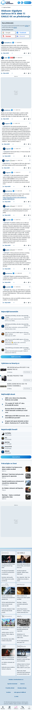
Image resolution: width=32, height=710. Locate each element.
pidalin (8, 206)
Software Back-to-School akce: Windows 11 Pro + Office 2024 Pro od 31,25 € (23, 665)
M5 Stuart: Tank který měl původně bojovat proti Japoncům (12, 475)
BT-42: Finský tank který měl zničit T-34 (23, 641)
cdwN (5, 57)
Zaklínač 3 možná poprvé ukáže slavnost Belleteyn (8, 658)
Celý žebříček (16, 457)
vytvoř (15, 27)
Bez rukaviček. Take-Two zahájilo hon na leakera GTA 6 (23, 579)
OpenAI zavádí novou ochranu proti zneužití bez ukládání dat (13, 482)
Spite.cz (4, 471)
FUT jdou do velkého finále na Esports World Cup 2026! (8, 565)
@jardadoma (7, 126)
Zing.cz (4, 490)
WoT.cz (4, 478)
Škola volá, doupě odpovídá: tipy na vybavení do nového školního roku (23, 672)
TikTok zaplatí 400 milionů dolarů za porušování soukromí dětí (8, 604)
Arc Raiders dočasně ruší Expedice (12, 488)
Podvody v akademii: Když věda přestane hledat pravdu (8, 610)
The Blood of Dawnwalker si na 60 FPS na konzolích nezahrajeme (8, 572)
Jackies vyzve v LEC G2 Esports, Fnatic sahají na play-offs (8, 634)
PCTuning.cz (5, 485)
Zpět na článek (6, 7)
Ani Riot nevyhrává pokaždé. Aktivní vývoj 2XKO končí (22, 572)
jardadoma (7, 110)
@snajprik (6, 175)
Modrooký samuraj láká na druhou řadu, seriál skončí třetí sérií (23, 565)
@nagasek (7, 151)
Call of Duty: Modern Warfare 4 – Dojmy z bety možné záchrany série (23, 610)
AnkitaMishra (8, 42)
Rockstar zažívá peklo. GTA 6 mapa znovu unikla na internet (8, 579)
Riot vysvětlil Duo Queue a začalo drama (8, 628)
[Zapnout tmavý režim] (22, 2)
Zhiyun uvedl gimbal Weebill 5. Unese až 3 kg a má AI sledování (23, 659)
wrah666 (8, 219)
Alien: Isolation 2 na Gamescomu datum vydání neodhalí (12, 468)
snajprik (7, 160)
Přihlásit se (27, 2)
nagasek (7, 123)
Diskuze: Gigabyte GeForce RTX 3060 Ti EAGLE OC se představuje (15, 13)
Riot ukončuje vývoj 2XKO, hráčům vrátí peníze (8, 639)
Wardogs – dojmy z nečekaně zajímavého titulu (11, 496)
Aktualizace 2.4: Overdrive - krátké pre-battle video (23, 636)
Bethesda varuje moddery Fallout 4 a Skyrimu (8, 668)
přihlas (26, 25)
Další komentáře (16, 356)
